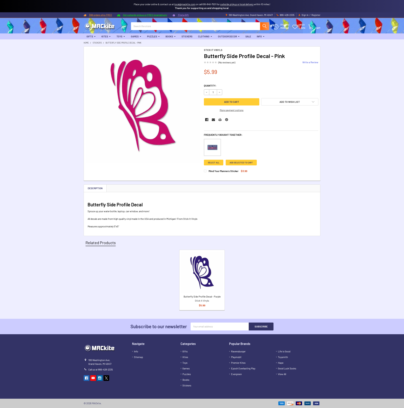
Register (315, 15)
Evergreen (236, 374)
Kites (104, 36)
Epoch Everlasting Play (243, 368)
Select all (213, 162)
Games (135, 36)
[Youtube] (93, 378)
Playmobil (236, 357)
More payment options (232, 110)
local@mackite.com (184, 4)
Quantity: (210, 85)
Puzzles (152, 36)
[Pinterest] (226, 119)
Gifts (89, 36)
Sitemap (138, 357)
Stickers (186, 36)
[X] (106, 378)
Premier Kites (238, 362)
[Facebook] (207, 119)
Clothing (203, 36)
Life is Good (284, 351)
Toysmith (283, 357)
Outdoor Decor (227, 36)
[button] (289, 101)
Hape (280, 362)
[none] (143, 105)
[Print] (220, 119)
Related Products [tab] (101, 242)
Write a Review (310, 62)
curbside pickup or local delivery (236, 4)
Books (169, 36)
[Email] (213, 119)
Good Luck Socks (287, 368)
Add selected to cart (241, 162)
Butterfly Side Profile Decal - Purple (202, 296)
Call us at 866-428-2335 (100, 369)
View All (282, 374)
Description (95, 188)
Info (259, 36)
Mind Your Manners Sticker (223, 170)
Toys (119, 36)
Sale (248, 36)
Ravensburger (238, 351)
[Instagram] (100, 378)
